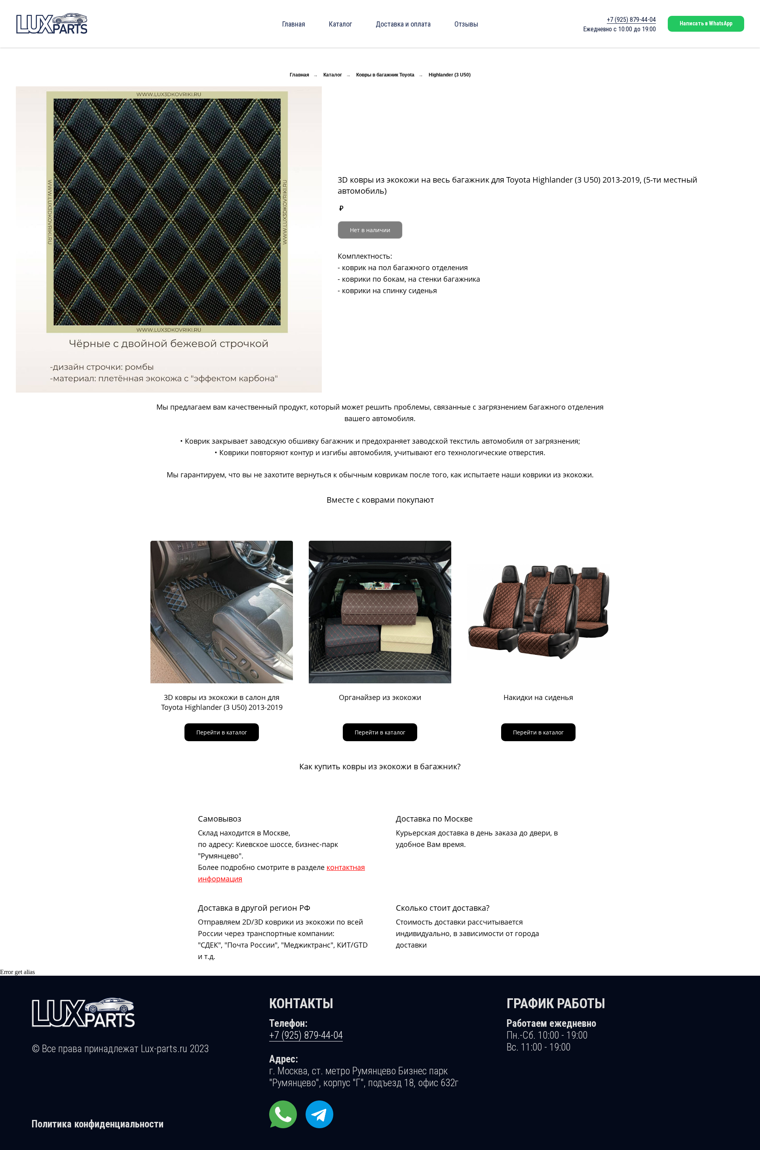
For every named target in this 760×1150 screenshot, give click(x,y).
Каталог (340, 24)
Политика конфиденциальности (97, 1124)
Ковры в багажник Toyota (385, 75)
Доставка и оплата (403, 24)
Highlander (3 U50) (450, 75)
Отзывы (466, 24)
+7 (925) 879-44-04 (631, 19)
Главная (293, 24)
